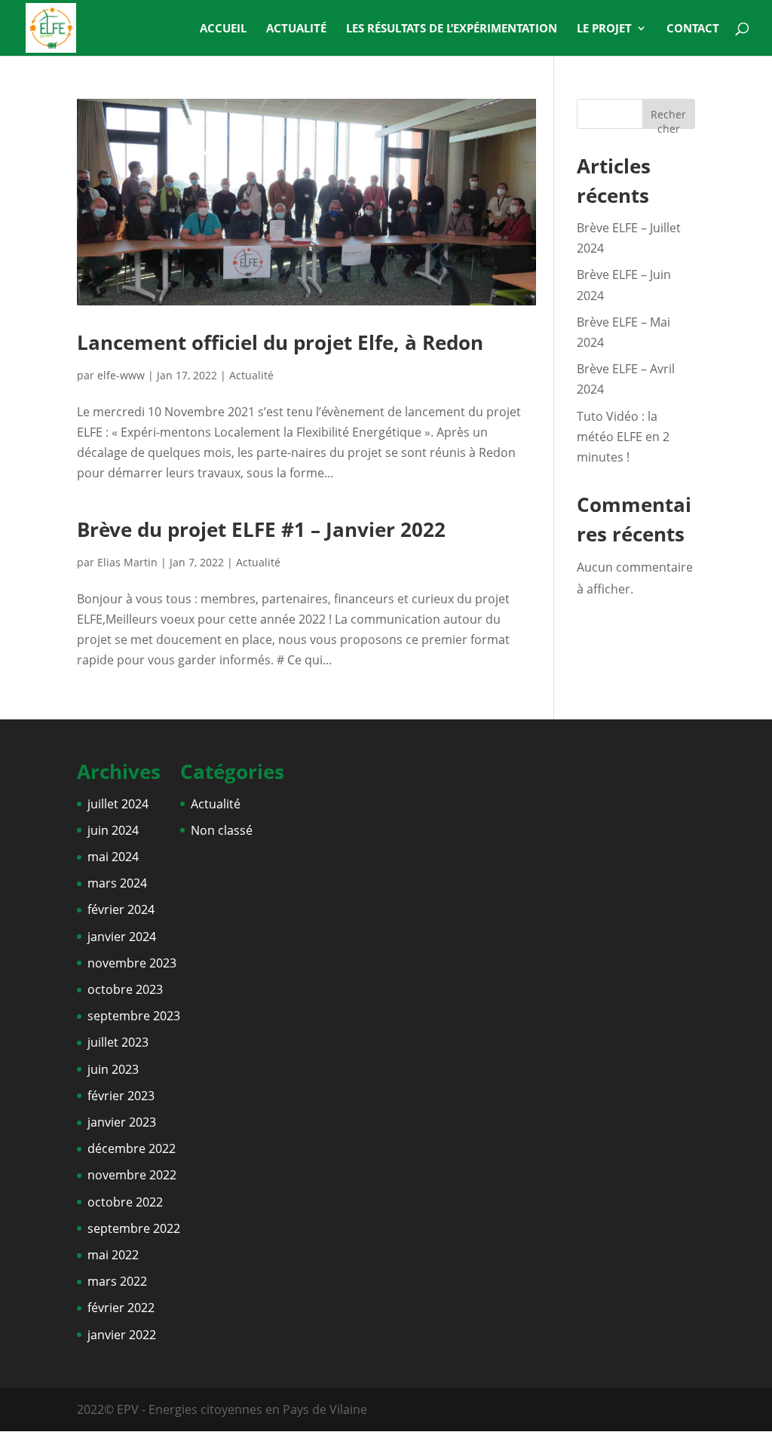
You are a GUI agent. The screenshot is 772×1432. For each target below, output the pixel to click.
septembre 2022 (133, 1228)
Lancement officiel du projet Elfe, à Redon (280, 342)
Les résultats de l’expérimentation (451, 29)
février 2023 (121, 1095)
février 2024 (121, 909)
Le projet (604, 29)
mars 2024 (117, 883)
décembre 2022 (131, 1148)
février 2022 (121, 1307)
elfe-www (121, 375)
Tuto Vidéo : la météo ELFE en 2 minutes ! (623, 436)
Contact (692, 29)
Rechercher (668, 118)
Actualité (296, 29)
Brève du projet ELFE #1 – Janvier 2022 (261, 529)
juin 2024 (113, 830)
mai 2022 (113, 1254)
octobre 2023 (125, 989)
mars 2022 (117, 1281)
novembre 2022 (131, 1175)
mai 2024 (113, 856)
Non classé (222, 830)
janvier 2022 (121, 1334)
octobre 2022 (125, 1202)
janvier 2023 (121, 1122)
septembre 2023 (133, 1015)
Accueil (223, 29)
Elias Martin (127, 562)
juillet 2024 (118, 804)
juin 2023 (113, 1069)
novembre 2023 (131, 963)
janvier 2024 (121, 936)
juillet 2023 (118, 1042)
